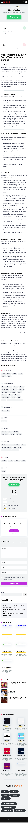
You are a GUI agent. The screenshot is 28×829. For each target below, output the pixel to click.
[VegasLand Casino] (7, 625)
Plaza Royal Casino (21, 633)
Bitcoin (21, 387)
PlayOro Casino (21, 770)
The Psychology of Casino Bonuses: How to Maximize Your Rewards (13, 606)
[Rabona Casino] (7, 754)
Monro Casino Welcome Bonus (14, 524)
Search (2, 592)
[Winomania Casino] (21, 754)
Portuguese (5, 434)
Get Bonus (14, 530)
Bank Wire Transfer (6, 387)
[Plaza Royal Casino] (21, 625)
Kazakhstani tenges (6, 447)
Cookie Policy (19, 810)
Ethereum (4, 392)
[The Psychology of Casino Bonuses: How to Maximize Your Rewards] (4, 688)
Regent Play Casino (7, 667)
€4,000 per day (5, 410)
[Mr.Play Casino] (7, 739)
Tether (14, 373)
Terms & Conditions (8, 807)
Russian (12, 434)
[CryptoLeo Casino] (7, 723)
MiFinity (10, 394)
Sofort (8, 373)
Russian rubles (17, 447)
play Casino (7, 740)
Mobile (10, 460)
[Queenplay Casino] (21, 643)
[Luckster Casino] (21, 723)
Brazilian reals (5, 444)
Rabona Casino (7, 755)
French (10, 431)
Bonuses (15, 795)
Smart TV (17, 460)
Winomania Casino (21, 755)
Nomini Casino (21, 740)
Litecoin (4, 394)
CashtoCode (13, 389)
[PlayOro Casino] (21, 763)
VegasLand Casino (7, 633)
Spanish (19, 434)
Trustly (3, 376)
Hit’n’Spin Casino (7, 770)
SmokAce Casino (7, 651)
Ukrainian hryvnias (6, 450)
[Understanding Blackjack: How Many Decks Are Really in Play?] (4, 703)
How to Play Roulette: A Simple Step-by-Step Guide (14, 610)
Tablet (23, 460)
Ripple (13, 397)
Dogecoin (21, 389)
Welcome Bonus (14, 522)
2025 (3, 471)
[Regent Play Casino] (7, 659)
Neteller (17, 394)
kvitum (19, 392)
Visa (9, 376)
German (16, 431)
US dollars (15, 450)
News (5, 791)
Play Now (13, 17)
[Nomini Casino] (21, 739)
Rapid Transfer (5, 397)
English (4, 431)
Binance (15, 387)
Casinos (14, 791)
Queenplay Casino (21, 651)
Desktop (4, 460)
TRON (20, 373)
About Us (6, 798)
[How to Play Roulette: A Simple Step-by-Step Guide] (4, 695)
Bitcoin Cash (5, 389)
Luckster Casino (21, 725)
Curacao (4, 421)
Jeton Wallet (12, 392)
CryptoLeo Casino (7, 725)
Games (5, 795)
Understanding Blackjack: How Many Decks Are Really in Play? (13, 614)
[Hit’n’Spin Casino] (7, 769)
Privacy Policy (7, 810)
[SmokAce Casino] (7, 643)
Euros (23, 444)
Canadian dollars (15, 444)
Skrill (3, 373)
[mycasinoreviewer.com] (5, 1)
